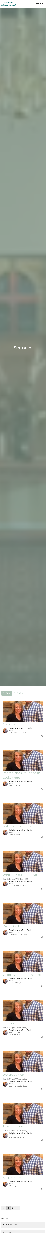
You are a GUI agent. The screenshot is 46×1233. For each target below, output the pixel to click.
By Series (18, 693)
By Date (6, 693)
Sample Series (10, 1225)
